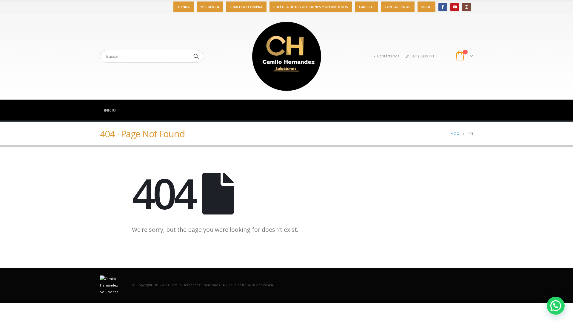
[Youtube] (454, 7)
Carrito (366, 6)
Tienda (183, 6)
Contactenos (398, 6)
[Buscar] (196, 56)
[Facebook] (442, 7)
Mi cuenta (210, 6)
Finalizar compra (246, 6)
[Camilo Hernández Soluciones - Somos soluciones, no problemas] (286, 56)
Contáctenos (388, 56)
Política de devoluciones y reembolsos (310, 6)
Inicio (426, 6)
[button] (556, 306)
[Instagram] (466, 7)
